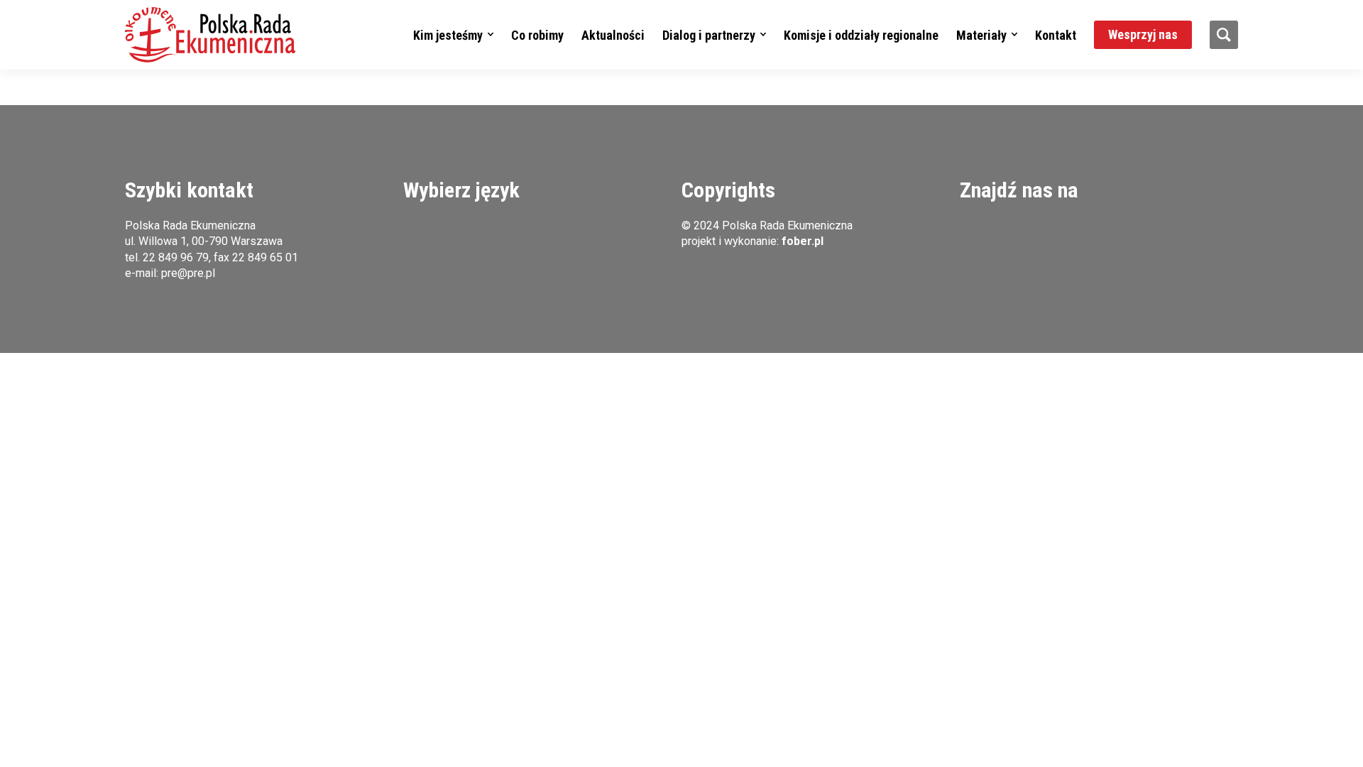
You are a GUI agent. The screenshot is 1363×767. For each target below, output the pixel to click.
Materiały (981, 35)
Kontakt (1055, 35)
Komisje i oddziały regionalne (861, 35)
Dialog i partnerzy (708, 35)
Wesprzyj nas (1143, 34)
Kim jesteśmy (448, 35)
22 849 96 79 (176, 257)
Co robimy (537, 35)
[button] (210, 34)
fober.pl (802, 241)
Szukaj (1224, 35)
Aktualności (613, 35)
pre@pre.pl (188, 273)
